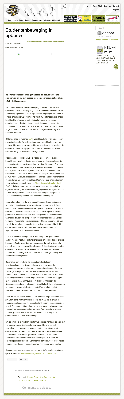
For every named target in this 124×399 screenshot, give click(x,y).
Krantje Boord (18, 20)
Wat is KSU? (97, 6)
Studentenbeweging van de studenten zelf (38, 353)
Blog (9, 20)
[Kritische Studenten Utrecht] (13, 11)
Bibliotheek (56, 20)
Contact (116, 6)
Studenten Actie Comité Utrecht (48, 183)
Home (88, 6)
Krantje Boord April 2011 (36, 41)
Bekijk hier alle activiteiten (107, 40)
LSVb (31, 138)
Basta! (27, 20)
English (116, 10)
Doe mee (107, 6)
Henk (19, 43)
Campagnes (36, 20)
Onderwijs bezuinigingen (55, 41)
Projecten (46, 20)
